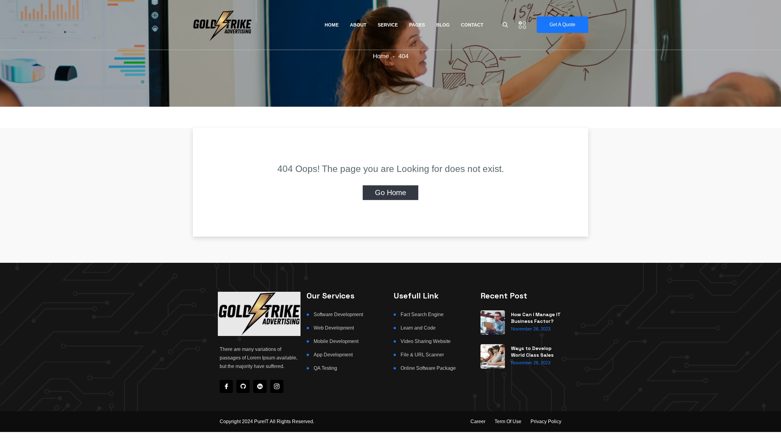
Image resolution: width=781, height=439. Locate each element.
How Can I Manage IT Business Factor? (536, 317)
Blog (443, 25)
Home (332, 25)
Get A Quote (562, 24)
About (358, 25)
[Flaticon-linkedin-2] (259, 386)
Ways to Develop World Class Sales (532, 351)
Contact (472, 25)
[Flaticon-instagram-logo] (276, 386)
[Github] (243, 386)
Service (388, 25)
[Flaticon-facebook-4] (226, 386)
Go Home (390, 192)
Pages (417, 25)
